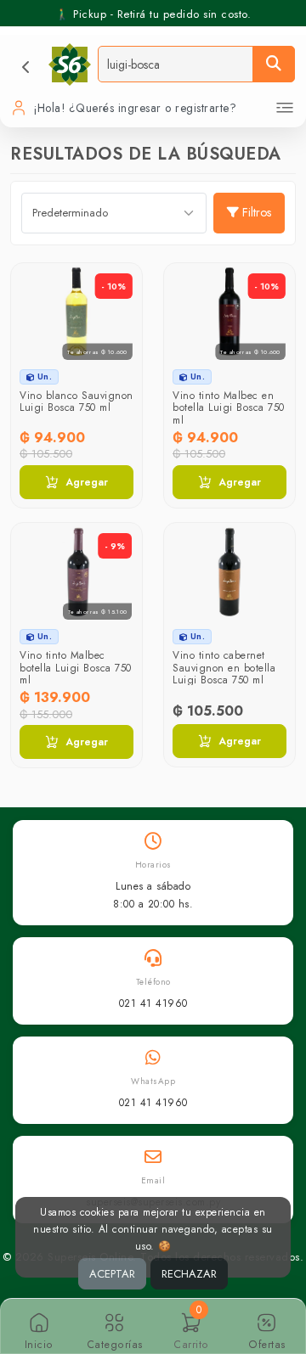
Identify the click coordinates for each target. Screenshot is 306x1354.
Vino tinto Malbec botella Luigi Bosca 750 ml (76, 668)
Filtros (256, 212)
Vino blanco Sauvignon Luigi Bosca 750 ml (76, 401)
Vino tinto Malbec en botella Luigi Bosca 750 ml (229, 408)
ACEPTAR (112, 1274)
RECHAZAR (189, 1274)
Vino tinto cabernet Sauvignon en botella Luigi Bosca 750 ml (224, 668)
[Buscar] (273, 64)
